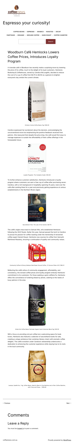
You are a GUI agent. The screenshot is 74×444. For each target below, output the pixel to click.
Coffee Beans (18, 32)
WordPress (67, 440)
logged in (20, 428)
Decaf (58, 32)
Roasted (49, 32)
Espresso (30, 32)
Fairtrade (11, 35)
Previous (7, 403)
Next (68, 403)
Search (50, 41)
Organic (20, 35)
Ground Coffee (33, 35)
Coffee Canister (60, 35)
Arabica (40, 32)
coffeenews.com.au (10, 440)
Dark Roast (46, 35)
